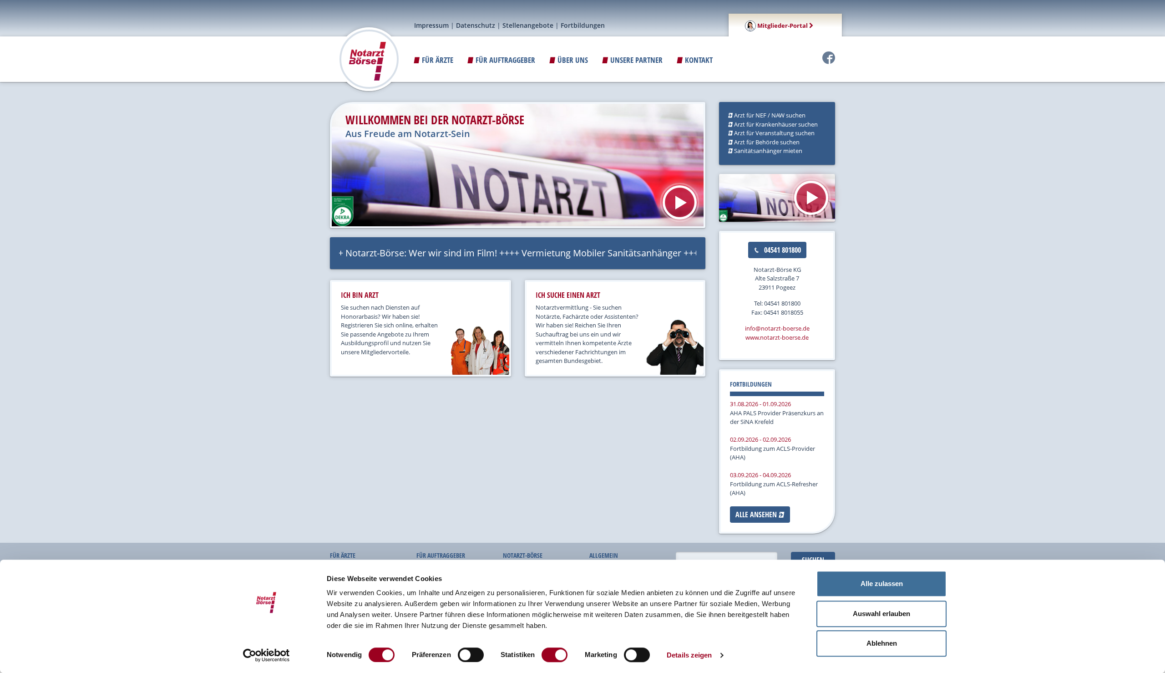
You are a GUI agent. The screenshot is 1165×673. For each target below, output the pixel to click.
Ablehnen (881, 643)
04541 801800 (781, 250)
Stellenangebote (527, 25)
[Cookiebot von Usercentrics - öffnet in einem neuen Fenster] (266, 655)
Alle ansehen (757, 515)
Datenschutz (475, 25)
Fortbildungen (583, 25)
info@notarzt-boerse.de (777, 328)
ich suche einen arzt (568, 295)
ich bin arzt (360, 295)
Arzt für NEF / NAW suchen (769, 115)
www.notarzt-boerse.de (777, 337)
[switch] (471, 655)
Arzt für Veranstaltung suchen (774, 133)
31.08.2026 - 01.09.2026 (760, 404)
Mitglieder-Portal (782, 25)
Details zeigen (689, 655)
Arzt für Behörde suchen (766, 142)
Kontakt (698, 60)
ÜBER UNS (572, 60)
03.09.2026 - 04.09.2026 (760, 475)
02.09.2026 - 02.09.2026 (760, 439)
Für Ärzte (436, 60)
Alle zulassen (882, 583)
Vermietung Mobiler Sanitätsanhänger (576, 253)
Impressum (431, 25)
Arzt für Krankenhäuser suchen (775, 124)
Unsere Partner (635, 60)
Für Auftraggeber (504, 60)
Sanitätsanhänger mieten (767, 151)
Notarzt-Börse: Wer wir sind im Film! (396, 253)
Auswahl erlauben (881, 613)
